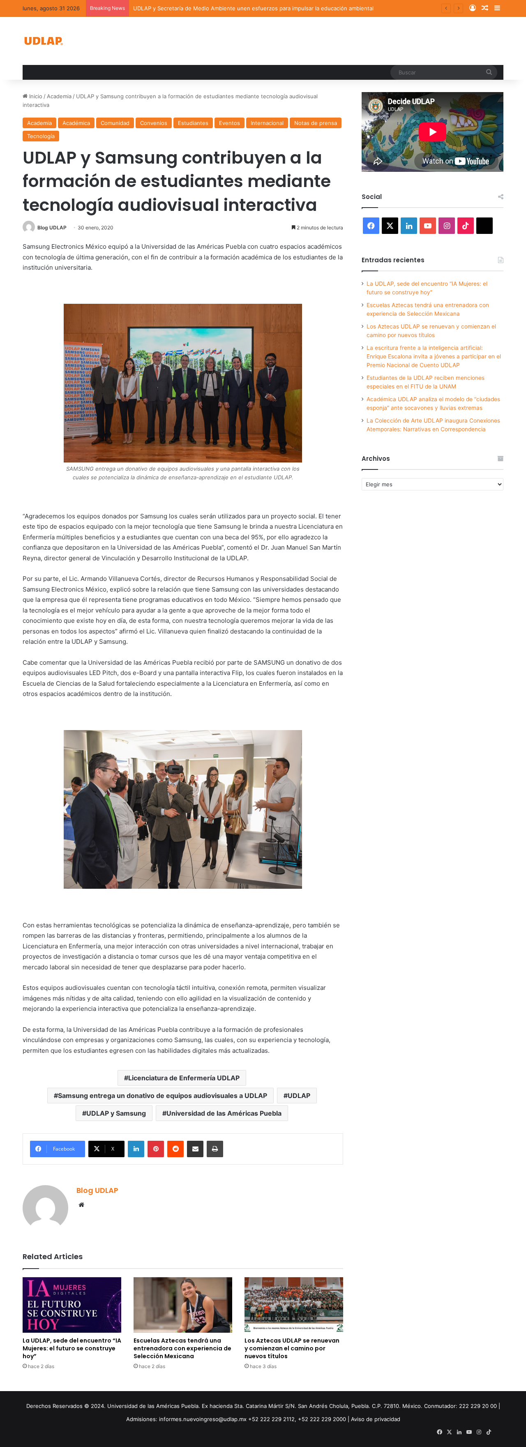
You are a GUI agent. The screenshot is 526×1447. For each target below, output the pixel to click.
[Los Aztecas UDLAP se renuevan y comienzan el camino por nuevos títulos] (294, 1305)
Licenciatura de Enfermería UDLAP (184, 1078)
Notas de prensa (315, 123)
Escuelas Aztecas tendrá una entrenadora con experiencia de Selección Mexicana (182, 1348)
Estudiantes (193, 123)
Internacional (267, 123)
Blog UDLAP (52, 227)
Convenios (153, 123)
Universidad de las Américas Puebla (223, 1113)
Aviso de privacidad (375, 1419)
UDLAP (299, 1095)
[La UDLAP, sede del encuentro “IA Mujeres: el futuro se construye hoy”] (72, 1305)
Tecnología (41, 136)
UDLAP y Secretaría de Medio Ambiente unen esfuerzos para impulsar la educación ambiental (253, 8)
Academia (59, 96)
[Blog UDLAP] (43, 41)
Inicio (35, 96)
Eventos (229, 123)
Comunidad (115, 123)
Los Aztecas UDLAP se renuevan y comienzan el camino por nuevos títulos (292, 1348)
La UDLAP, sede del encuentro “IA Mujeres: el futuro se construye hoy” (72, 1348)
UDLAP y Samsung (116, 1113)
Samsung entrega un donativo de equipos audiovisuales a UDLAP (162, 1095)
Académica (76, 123)
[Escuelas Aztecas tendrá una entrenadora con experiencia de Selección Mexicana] (183, 1305)
